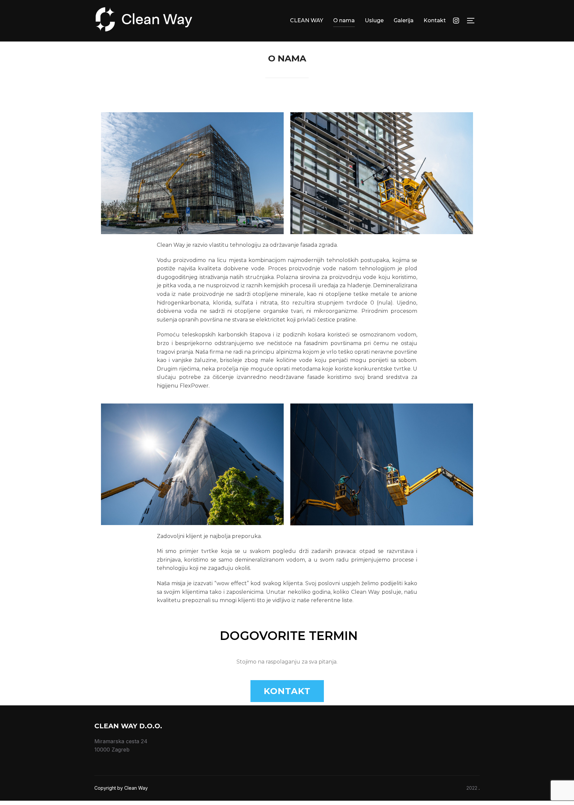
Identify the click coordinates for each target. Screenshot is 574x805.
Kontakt (435, 20)
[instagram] (456, 20)
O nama (344, 20)
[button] (287, 691)
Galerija (404, 20)
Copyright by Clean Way (121, 788)
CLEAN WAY (306, 20)
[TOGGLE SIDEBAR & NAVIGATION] (473, 20)
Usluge (374, 20)
